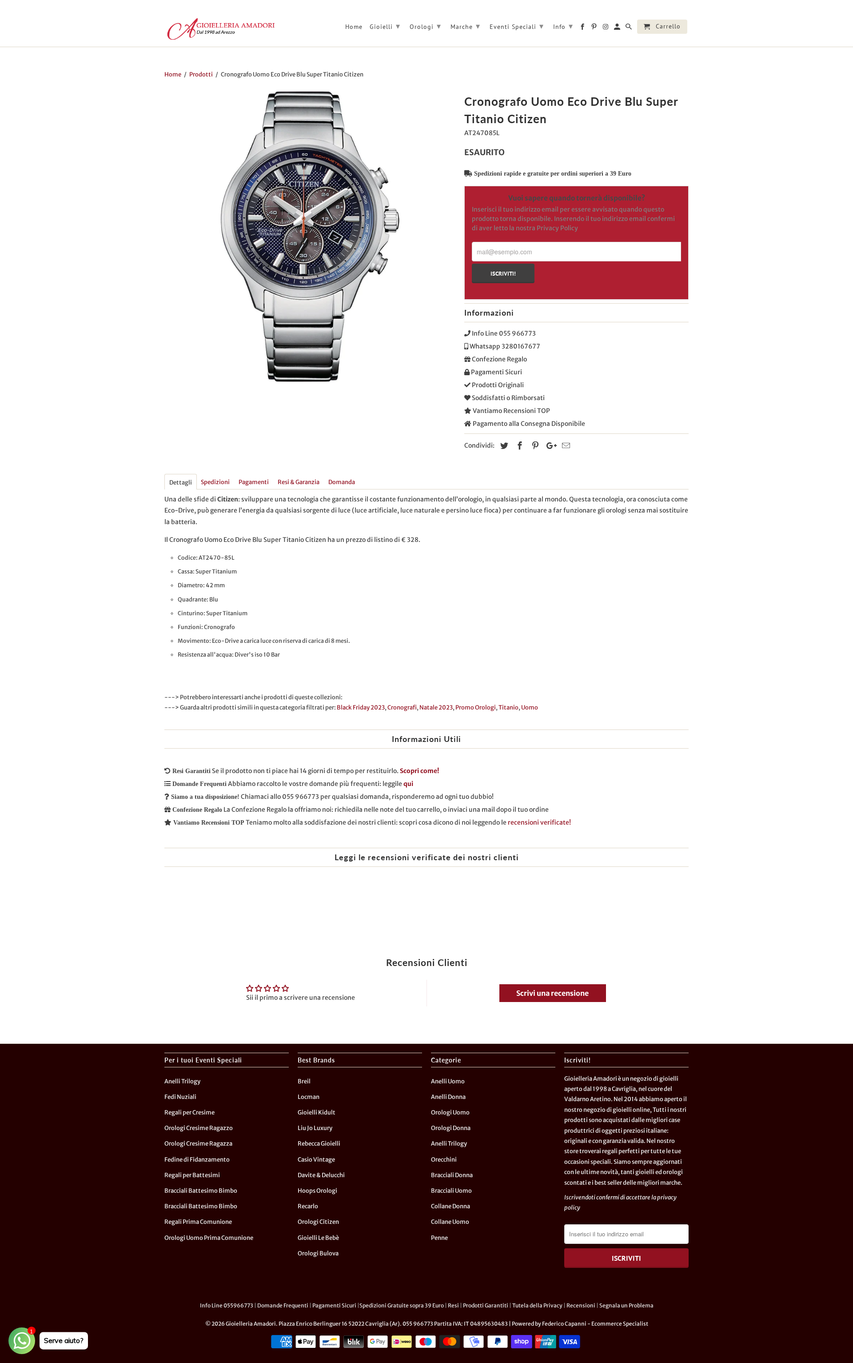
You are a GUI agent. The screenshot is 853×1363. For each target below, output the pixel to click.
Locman (308, 1097)
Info (563, 26)
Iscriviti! (503, 273)
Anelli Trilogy (182, 1081)
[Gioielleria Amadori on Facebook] (583, 28)
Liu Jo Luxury (315, 1128)
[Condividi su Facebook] (518, 446)
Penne (439, 1238)
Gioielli (385, 26)
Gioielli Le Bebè (318, 1238)
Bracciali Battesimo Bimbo (200, 1191)
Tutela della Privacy (537, 1305)
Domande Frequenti (282, 1305)
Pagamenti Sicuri (334, 1305)
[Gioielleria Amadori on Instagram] (606, 28)
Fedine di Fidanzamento (197, 1159)
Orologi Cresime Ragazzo (198, 1128)
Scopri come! (419, 771)
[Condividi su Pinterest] (534, 446)
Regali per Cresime (189, 1112)
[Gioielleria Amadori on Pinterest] (594, 28)
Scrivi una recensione (552, 993)
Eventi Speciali (517, 26)
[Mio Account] (618, 28)
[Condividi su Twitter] (503, 446)
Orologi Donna (450, 1128)
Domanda (341, 482)
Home (354, 27)
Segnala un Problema (626, 1305)
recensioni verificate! (539, 822)
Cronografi (402, 707)
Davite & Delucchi (321, 1175)
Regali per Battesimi (192, 1175)
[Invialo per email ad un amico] (565, 446)
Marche (465, 26)
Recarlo (308, 1206)
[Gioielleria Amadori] (219, 29)
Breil (304, 1081)
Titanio (508, 707)
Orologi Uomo (450, 1112)
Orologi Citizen (318, 1222)
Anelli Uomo (448, 1081)
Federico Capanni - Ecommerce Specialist (595, 1323)
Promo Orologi (475, 707)
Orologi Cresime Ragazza (198, 1143)
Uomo (529, 707)
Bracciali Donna (452, 1175)
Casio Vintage (316, 1159)
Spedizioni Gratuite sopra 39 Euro (401, 1305)
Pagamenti (254, 482)
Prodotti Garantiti (485, 1305)
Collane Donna (450, 1206)
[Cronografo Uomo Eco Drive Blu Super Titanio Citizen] (309, 236)
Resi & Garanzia (298, 482)
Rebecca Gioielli (319, 1143)
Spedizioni (215, 482)
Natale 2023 (436, 707)
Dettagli (180, 482)
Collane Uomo (450, 1222)
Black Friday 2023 (361, 707)
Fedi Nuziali (180, 1097)
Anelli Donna (448, 1097)
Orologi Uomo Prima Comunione (208, 1238)
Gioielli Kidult (316, 1112)
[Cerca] (629, 28)
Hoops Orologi (317, 1191)
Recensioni (580, 1305)
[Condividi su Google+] (549, 446)
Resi (453, 1305)
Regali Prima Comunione (198, 1222)
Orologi (425, 26)
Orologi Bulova (318, 1253)
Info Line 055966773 (226, 1305)
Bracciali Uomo (451, 1191)
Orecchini (444, 1159)
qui (408, 784)
